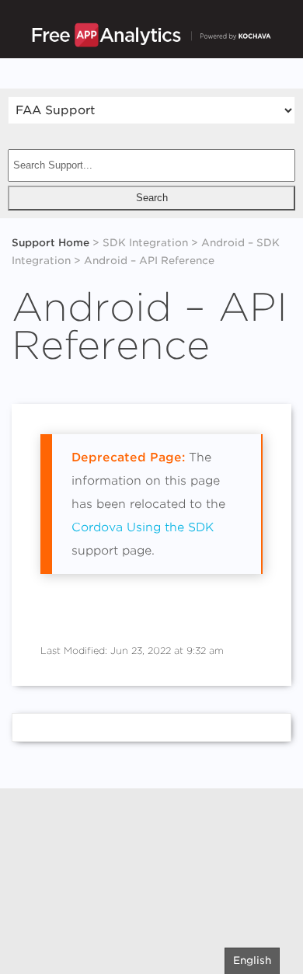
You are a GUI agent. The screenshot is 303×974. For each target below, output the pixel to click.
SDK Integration (145, 243)
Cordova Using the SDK (142, 527)
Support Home (50, 243)
